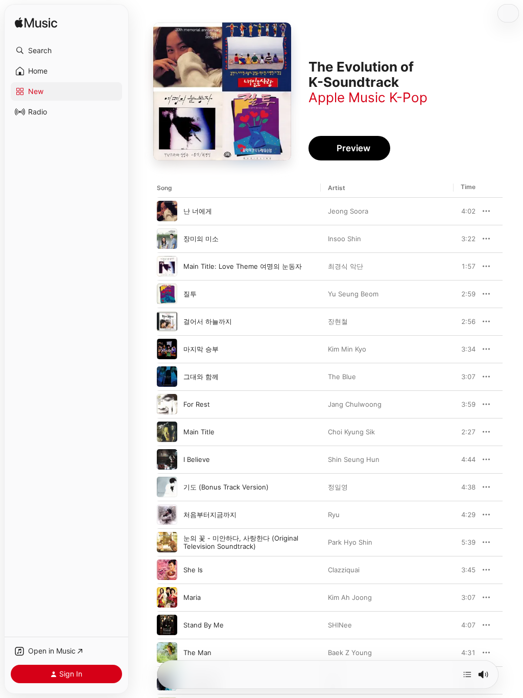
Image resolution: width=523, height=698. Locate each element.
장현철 (338, 321)
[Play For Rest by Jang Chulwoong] (167, 404)
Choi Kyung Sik (351, 432)
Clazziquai (344, 570)
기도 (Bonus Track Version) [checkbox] (226, 487)
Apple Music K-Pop (367, 97)
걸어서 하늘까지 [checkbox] (207, 321)
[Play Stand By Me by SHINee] (167, 625)
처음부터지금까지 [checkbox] (209, 514)
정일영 (338, 487)
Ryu (334, 514)
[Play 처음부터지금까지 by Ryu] (167, 514)
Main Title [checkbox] (199, 432)
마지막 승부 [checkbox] (201, 349)
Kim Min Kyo (347, 349)
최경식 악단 (345, 266)
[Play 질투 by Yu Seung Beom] (167, 294)
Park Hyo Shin (350, 542)
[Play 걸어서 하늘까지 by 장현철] (167, 321)
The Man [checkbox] (197, 652)
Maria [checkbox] (192, 597)
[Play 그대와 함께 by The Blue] (167, 376)
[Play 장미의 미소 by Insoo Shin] (167, 238)
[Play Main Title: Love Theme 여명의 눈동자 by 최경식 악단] (167, 266)
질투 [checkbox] (190, 294)
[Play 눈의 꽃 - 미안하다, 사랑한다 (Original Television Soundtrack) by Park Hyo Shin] (167, 542)
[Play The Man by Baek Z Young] (167, 652)
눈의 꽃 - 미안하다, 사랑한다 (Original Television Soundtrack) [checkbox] (240, 542)
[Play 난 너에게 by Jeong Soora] (167, 211)
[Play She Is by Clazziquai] (167, 570)
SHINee (340, 625)
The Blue (342, 377)
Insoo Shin (344, 239)
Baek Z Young (350, 652)
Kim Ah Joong (350, 597)
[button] (66, 50)
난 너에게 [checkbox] (197, 211)
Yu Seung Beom (353, 294)
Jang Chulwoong (355, 404)
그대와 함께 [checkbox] (201, 377)
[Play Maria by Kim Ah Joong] (167, 597)
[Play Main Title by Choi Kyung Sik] (167, 432)
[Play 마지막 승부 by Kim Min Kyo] (167, 349)
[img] (36, 23)
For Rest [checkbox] (196, 404)
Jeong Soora (348, 211)
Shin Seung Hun (353, 459)
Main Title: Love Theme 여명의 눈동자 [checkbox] (242, 266)
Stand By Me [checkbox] (203, 625)
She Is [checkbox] (193, 570)
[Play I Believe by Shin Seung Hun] (167, 459)
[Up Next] (467, 674)
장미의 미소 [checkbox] (201, 239)
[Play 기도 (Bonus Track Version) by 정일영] (167, 487)
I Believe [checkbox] (196, 459)
